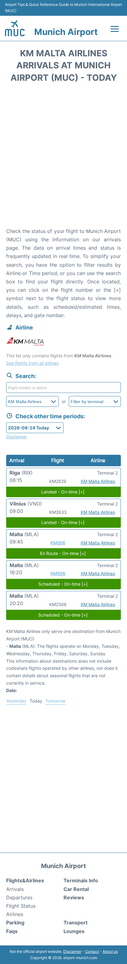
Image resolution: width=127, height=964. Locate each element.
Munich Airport (66, 32)
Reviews (73, 897)
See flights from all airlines (32, 363)
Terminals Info (80, 880)
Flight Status (20, 906)
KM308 (58, 573)
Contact (92, 951)
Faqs (12, 931)
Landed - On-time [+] (62, 491)
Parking (15, 922)
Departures (19, 897)
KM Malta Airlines (98, 481)
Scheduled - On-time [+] (63, 584)
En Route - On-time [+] (63, 553)
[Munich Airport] (15, 28)
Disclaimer (72, 951)
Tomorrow (55, 701)
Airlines (14, 914)
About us (110, 951)
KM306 (58, 542)
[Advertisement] (63, 157)
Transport (75, 922)
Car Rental (76, 889)
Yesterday (16, 701)
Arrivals (15, 889)
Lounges (73, 931)
